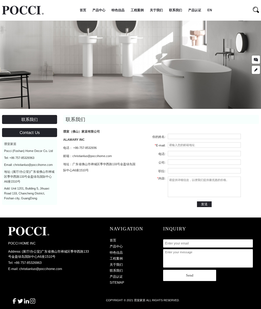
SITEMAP (117, 282)
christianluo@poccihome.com (33, 164)
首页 (83, 10)
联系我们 (175, 10)
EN (209, 10)
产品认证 (194, 10)
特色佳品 (118, 10)
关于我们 (156, 10)
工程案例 (137, 10)
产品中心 (98, 10)
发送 (204, 204)
